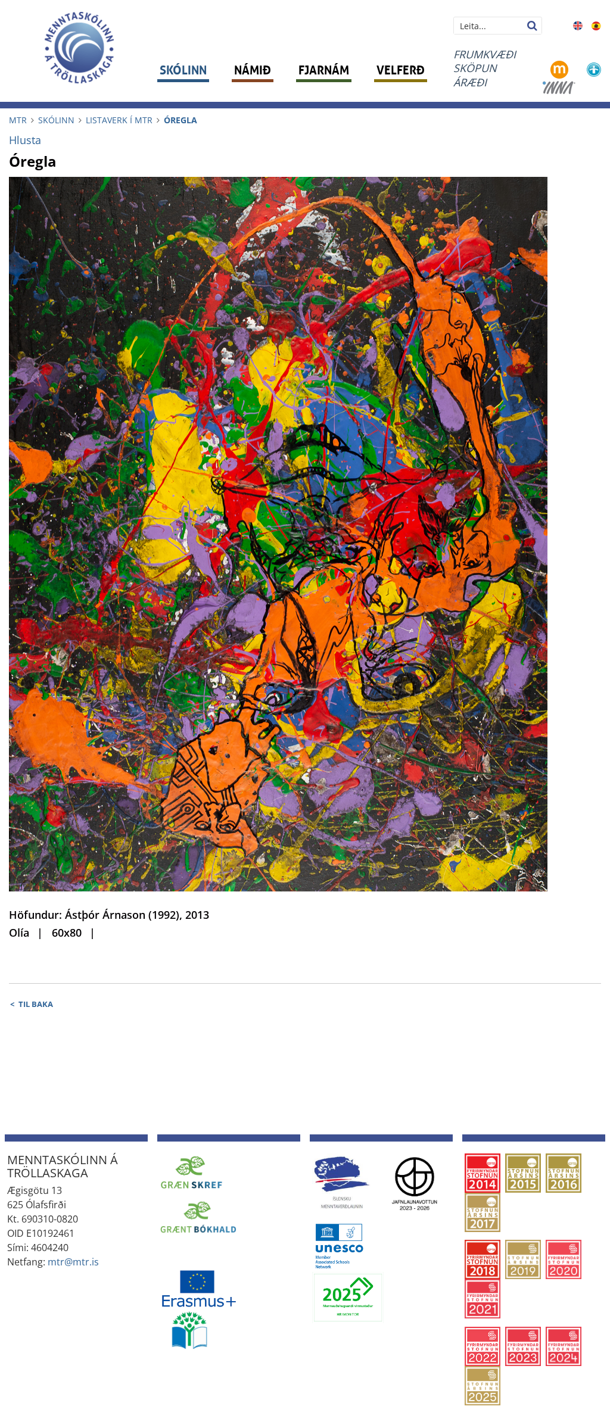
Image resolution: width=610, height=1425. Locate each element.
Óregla (180, 120)
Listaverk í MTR (119, 120)
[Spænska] (596, 24)
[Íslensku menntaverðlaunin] (341, 1182)
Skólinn (56, 120)
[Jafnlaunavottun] (414, 1182)
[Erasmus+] (198, 1285)
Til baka (35, 1004)
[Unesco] (339, 1245)
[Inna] (559, 86)
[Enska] (577, 24)
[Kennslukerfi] (559, 68)
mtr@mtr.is (73, 1261)
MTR (18, 120)
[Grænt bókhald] (198, 1216)
